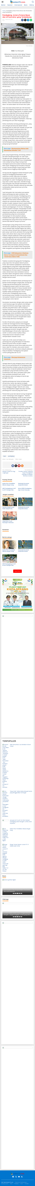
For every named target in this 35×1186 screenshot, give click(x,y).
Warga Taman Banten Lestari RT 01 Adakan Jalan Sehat (19, 845)
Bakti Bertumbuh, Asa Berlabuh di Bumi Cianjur (20, 745)
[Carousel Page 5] (21, 893)
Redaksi (16, 1183)
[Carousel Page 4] (19, 893)
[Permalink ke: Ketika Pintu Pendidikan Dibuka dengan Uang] (9, 544)
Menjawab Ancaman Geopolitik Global (23, 484)
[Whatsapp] (31, 20)
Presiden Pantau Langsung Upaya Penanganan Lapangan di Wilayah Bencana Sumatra (25, 473)
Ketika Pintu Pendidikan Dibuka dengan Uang (8, 484)
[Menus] (2, 2)
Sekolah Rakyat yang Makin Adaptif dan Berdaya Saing (8, 508)
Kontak (26, 1183)
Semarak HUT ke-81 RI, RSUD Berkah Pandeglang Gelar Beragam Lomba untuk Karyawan (21, 821)
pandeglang (11, 456)
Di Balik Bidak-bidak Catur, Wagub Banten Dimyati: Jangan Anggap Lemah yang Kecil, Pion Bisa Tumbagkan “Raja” (17, 914)
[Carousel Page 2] (15, 893)
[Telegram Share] (28, 20)
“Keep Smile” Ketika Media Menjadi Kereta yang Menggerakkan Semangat (21, 791)
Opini (3, 20)
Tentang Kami (4, 1183)
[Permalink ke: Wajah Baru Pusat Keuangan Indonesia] (9, 515)
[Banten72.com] (17, 2)
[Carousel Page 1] (13, 893)
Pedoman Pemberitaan (21, 1182)
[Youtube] (19, 465)
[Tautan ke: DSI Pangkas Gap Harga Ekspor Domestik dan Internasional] (17, 887)
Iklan (11, 1183)
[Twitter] (16, 465)
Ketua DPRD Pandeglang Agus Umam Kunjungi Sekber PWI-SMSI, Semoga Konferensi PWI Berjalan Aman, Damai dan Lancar (25, 489)
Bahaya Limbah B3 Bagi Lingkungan (8, 471)
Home (3, 10)
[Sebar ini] (22, 20)
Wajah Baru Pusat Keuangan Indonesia (8, 521)
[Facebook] (12, 465)
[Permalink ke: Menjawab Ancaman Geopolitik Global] (25, 501)
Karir (21, 1183)
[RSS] (22, 465)
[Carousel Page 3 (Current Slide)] (17, 893)
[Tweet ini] (25, 20)
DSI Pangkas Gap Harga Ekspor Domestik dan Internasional (17, 890)
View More (17, 571)
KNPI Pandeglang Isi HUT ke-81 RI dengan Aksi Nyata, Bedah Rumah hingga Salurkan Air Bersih (9, 489)
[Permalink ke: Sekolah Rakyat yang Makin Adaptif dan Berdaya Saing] (9, 501)
